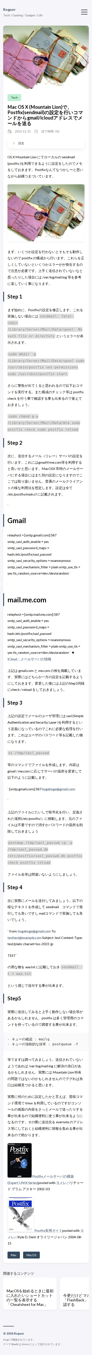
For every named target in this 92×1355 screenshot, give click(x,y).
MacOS (31, 1255)
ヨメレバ (63, 1183)
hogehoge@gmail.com (58, 789)
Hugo (6, 1339)
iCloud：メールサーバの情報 (29, 659)
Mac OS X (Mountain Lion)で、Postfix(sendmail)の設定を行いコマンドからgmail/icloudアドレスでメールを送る (45, 115)
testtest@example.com (24, 937)
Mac (13, 1255)
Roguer (9, 9)
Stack (14, 1344)
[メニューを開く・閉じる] (84, 12)
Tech (14, 97)
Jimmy (25, 1344)
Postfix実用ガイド (48, 1230)
